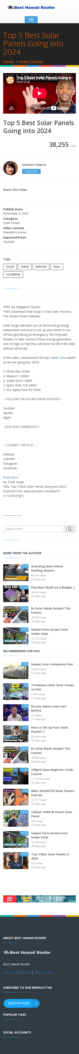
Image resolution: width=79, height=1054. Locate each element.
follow (31, 171)
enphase (41, 267)
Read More (10, 477)
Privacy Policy (44, 972)
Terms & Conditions (17, 972)
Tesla (56, 267)
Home (8, 61)
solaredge (13, 274)
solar (10, 267)
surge (25, 267)
